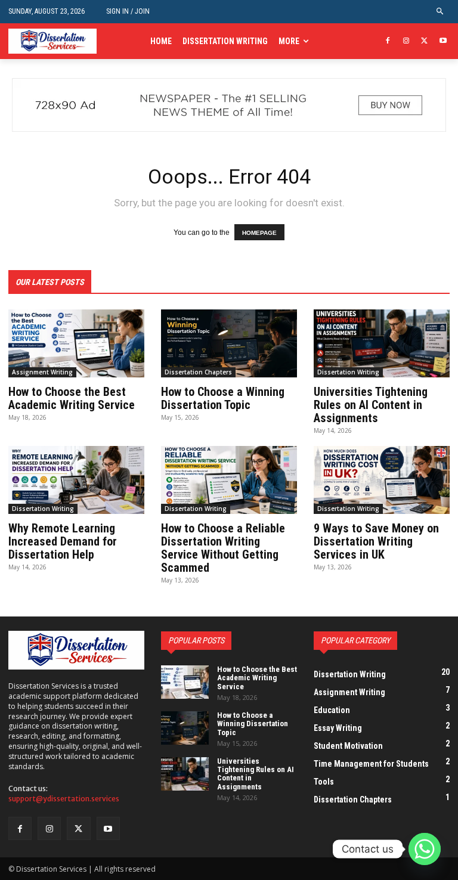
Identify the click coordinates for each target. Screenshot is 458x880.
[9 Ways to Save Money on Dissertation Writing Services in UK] (382, 480)
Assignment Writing (42, 372)
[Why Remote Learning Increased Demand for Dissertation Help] (76, 480)
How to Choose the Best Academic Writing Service (71, 398)
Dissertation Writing (348, 372)
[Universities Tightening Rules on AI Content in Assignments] (382, 343)
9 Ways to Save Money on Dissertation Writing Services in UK (376, 541)
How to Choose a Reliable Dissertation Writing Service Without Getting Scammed (223, 548)
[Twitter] (424, 41)
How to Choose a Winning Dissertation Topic (222, 398)
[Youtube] (443, 41)
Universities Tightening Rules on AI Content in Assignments (371, 405)
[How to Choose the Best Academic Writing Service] (76, 343)
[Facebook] (388, 41)
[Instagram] (406, 41)
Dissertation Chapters (198, 372)
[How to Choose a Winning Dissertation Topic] (229, 343)
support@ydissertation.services (63, 798)
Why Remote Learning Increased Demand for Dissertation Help (62, 541)
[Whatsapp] (425, 849)
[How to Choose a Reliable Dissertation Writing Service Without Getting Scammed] (229, 480)
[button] (440, 11)
